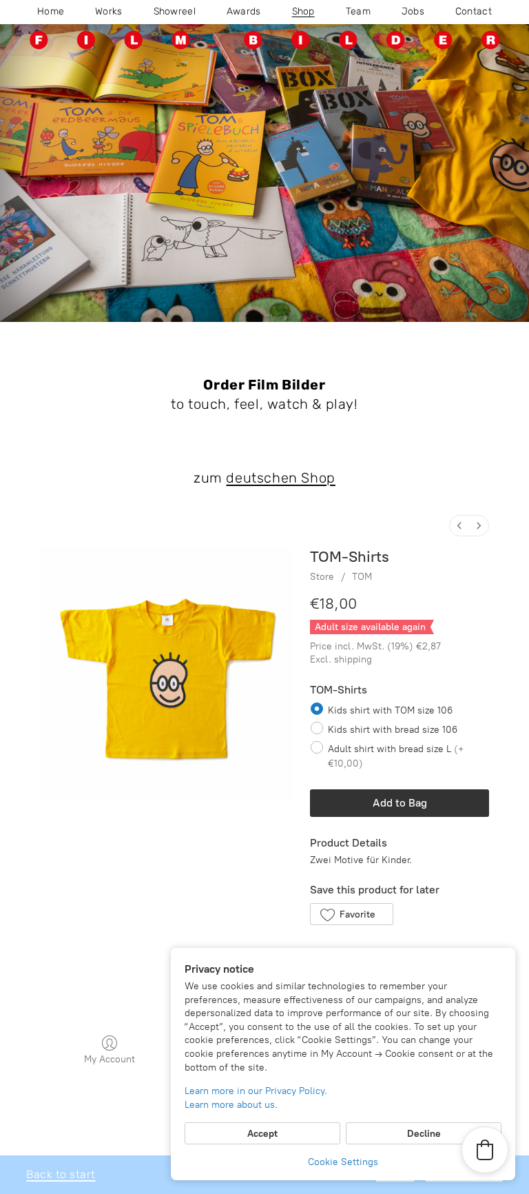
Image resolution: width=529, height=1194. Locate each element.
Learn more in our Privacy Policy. (256, 1091)
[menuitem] (459, 526)
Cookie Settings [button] (343, 1162)
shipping (353, 659)
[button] (351, 914)
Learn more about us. (231, 1105)
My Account (109, 1059)
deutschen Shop (280, 477)
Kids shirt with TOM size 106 (390, 710)
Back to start (60, 1174)
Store (322, 577)
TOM (362, 577)
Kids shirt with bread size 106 (392, 730)
